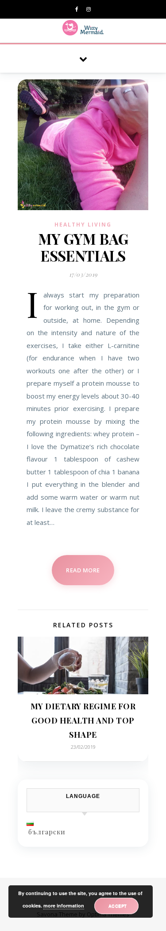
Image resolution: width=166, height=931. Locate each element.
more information (63, 905)
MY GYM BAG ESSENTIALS (83, 247)
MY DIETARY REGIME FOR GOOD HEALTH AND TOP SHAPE (83, 720)
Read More (83, 570)
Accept (117, 906)
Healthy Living (83, 224)
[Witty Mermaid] (83, 27)
